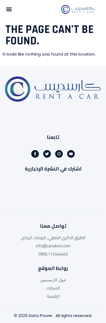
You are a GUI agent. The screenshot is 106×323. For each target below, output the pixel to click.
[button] (8, 9)
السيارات (53, 288)
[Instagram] (59, 154)
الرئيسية (53, 296)
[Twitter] (47, 154)
